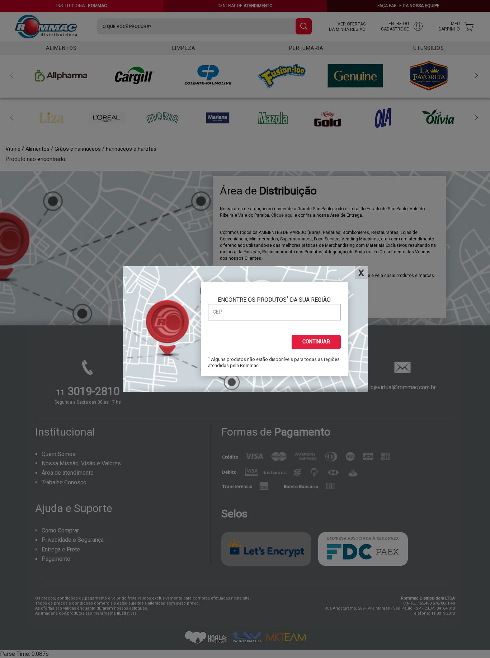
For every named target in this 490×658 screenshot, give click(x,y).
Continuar (316, 341)
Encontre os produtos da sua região (274, 299)
